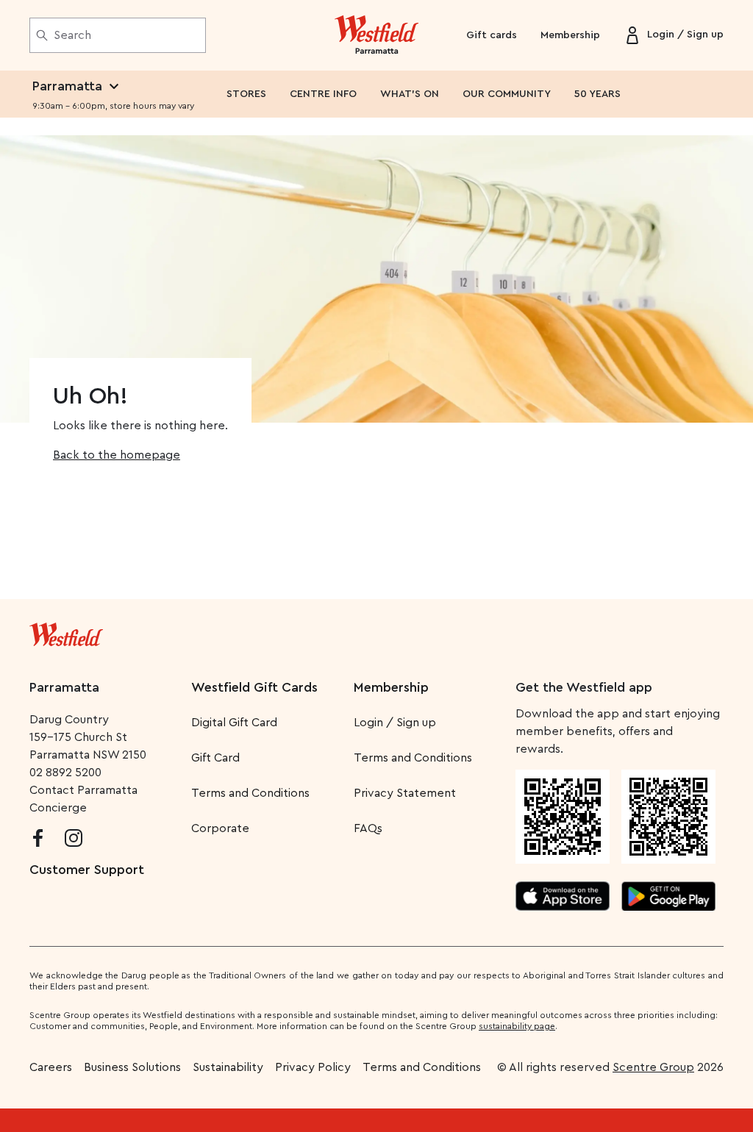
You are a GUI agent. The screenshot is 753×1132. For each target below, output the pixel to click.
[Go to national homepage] (66, 631)
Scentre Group (653, 1067)
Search (72, 35)
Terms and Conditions (250, 793)
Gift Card (215, 758)
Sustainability (228, 1067)
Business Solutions (132, 1067)
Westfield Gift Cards (254, 687)
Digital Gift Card (234, 722)
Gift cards (491, 35)
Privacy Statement (405, 793)
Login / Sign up (395, 722)
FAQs (368, 828)
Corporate (220, 828)
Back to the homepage (116, 455)
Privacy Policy (313, 1067)
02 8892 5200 (65, 772)
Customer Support (86, 869)
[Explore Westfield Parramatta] (377, 35)
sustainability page (517, 1026)
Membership (570, 35)
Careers (50, 1067)
